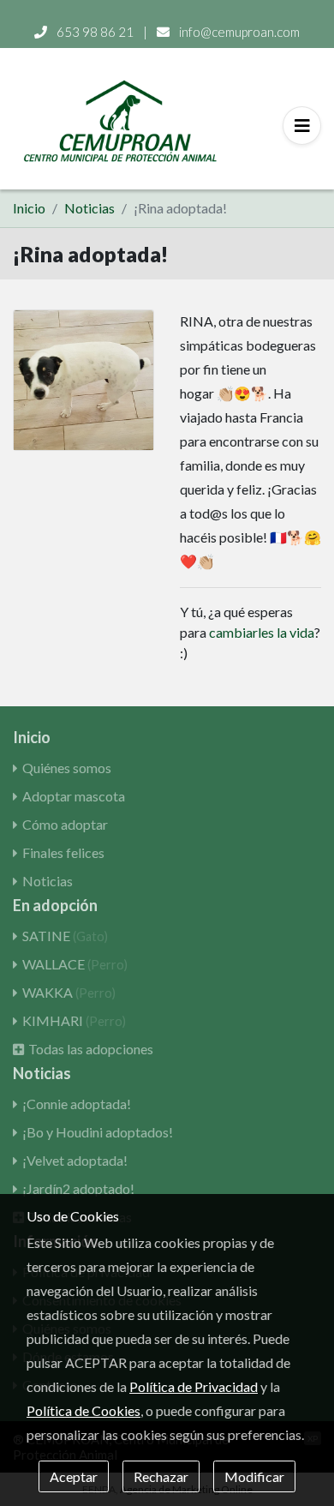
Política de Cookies (83, 1410)
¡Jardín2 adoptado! (78, 1188)
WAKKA (69, 992)
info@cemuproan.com (238, 31)
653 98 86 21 (95, 31)
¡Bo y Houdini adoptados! (97, 1132)
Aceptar (74, 1476)
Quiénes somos (66, 767)
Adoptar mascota (73, 796)
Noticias (89, 208)
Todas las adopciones (90, 1049)
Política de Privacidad (193, 1386)
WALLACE (75, 964)
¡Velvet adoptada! (75, 1160)
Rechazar (161, 1476)
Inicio (29, 208)
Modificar (254, 1476)
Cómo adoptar (65, 824)
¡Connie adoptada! (76, 1103)
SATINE (65, 935)
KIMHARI (74, 1020)
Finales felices (63, 852)
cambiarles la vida (261, 632)
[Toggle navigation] (302, 125)
